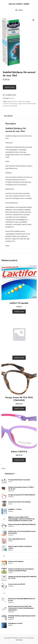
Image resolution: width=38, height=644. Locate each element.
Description (8, 116)
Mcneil (12, 98)
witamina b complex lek (10, 106)
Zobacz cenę (9, 87)
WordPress (19, 640)
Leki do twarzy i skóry (19, 4)
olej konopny (13, 103)
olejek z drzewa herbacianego (27, 103)
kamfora (13, 101)
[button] (19, 10)
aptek (8, 101)
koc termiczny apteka (23, 101)
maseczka (6, 103)
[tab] (8, 115)
